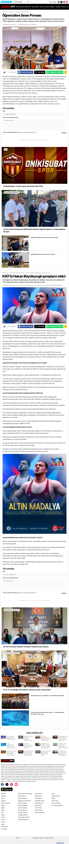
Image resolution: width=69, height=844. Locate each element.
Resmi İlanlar (38, 793)
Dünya (3, 798)
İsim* (4, 111)
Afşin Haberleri (22, 796)
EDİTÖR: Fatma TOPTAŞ (42, 285)
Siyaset (3, 805)
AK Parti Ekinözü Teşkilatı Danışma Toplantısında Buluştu (25, 647)
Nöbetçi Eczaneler (39, 812)
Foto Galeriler (38, 798)
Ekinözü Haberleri (22, 803)
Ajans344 (4, 12)
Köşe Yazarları (38, 796)
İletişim (55, 2)
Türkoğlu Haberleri (23, 815)
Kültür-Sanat (4, 826)
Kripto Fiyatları (39, 810)
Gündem (3, 793)
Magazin (3, 800)
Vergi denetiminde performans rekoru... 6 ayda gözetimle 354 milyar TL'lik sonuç (47, 713)
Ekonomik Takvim (56, 803)
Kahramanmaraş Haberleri (17, 273)
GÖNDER (63, 133)
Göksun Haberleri (22, 808)
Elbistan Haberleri (22, 805)
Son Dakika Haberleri (57, 805)
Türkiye (3, 817)
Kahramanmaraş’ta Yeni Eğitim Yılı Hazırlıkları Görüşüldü (47, 695)
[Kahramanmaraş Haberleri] (34, 208)
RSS (18, 838)
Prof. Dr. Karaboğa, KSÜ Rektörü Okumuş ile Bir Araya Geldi (26, 690)
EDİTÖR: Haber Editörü (24, 24)
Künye (50, 2)
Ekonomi (3, 796)
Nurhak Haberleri (22, 810)
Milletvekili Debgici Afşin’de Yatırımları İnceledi (44, 237)
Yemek (3, 819)
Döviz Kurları (38, 805)
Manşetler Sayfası (39, 800)
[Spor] (34, 165)
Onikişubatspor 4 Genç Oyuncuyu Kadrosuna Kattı (23, 186)
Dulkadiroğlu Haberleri (24, 817)
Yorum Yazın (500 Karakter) (10, 117)
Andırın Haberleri (22, 798)
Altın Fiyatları (38, 808)
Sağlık (2, 808)
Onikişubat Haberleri (23, 819)
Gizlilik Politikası (56, 796)
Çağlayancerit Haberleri (24, 800)
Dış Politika (4, 829)
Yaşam (3, 824)
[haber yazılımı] (60, 843)
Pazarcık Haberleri (23, 812)
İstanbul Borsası (39, 803)
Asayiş (3, 815)
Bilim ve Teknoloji (5, 803)
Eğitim (11, 12)
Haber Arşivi (55, 800)
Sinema (3, 822)
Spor (2, 812)
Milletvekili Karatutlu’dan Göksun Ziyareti (43, 254)
